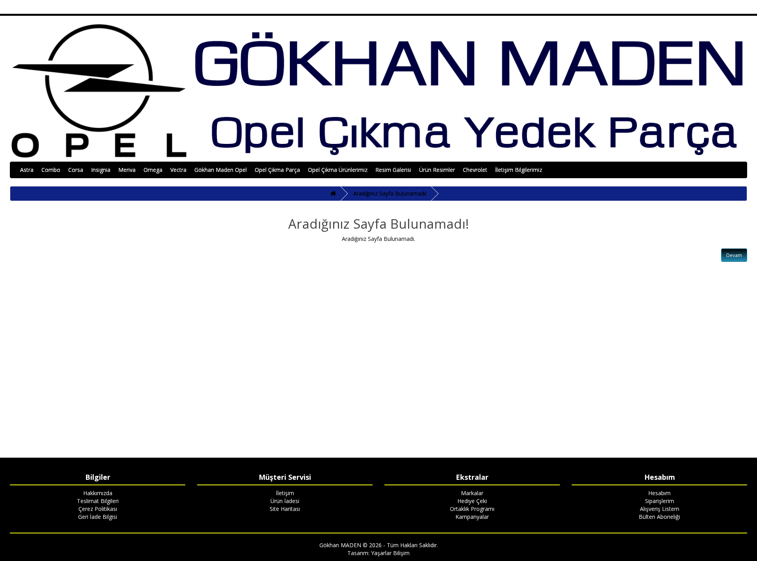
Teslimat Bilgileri (98, 501)
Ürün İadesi (284, 501)
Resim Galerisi (393, 169)
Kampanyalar (472, 516)
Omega (153, 169)
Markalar (472, 493)
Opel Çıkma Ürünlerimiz (337, 169)
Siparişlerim (659, 501)
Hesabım (659, 493)
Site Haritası (285, 509)
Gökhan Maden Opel (220, 169)
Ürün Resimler (437, 169)
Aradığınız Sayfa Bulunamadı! (390, 193)
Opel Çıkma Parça (277, 169)
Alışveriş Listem (659, 509)
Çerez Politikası (97, 509)
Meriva (127, 169)
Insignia (100, 169)
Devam (734, 255)
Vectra (178, 169)
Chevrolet (475, 169)
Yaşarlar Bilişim (390, 553)
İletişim (285, 493)
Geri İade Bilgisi (97, 516)
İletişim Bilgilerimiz (518, 169)
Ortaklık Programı (472, 509)
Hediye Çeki (472, 501)
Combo (50, 169)
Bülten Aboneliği (659, 516)
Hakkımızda (97, 493)
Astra (27, 169)
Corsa (75, 169)
